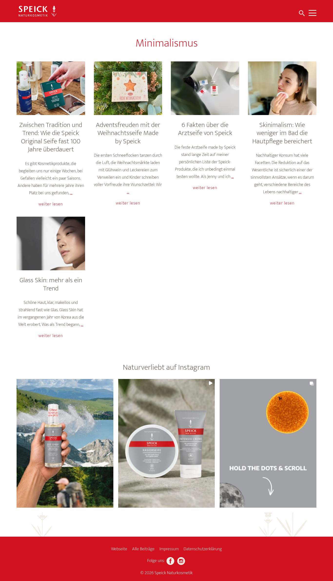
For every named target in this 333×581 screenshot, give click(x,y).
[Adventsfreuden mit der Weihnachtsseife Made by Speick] (128, 88)
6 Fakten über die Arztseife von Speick (205, 129)
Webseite (119, 549)
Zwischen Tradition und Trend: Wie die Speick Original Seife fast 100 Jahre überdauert (50, 137)
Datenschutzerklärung (203, 549)
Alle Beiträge (143, 549)
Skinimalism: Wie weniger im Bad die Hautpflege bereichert (282, 133)
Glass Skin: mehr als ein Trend (51, 284)
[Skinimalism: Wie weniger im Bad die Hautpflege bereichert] (282, 88)
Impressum (169, 549)
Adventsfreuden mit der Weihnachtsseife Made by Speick (128, 133)
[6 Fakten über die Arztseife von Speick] (205, 88)
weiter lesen (51, 204)
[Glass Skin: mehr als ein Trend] (51, 243)
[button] (65, 443)
